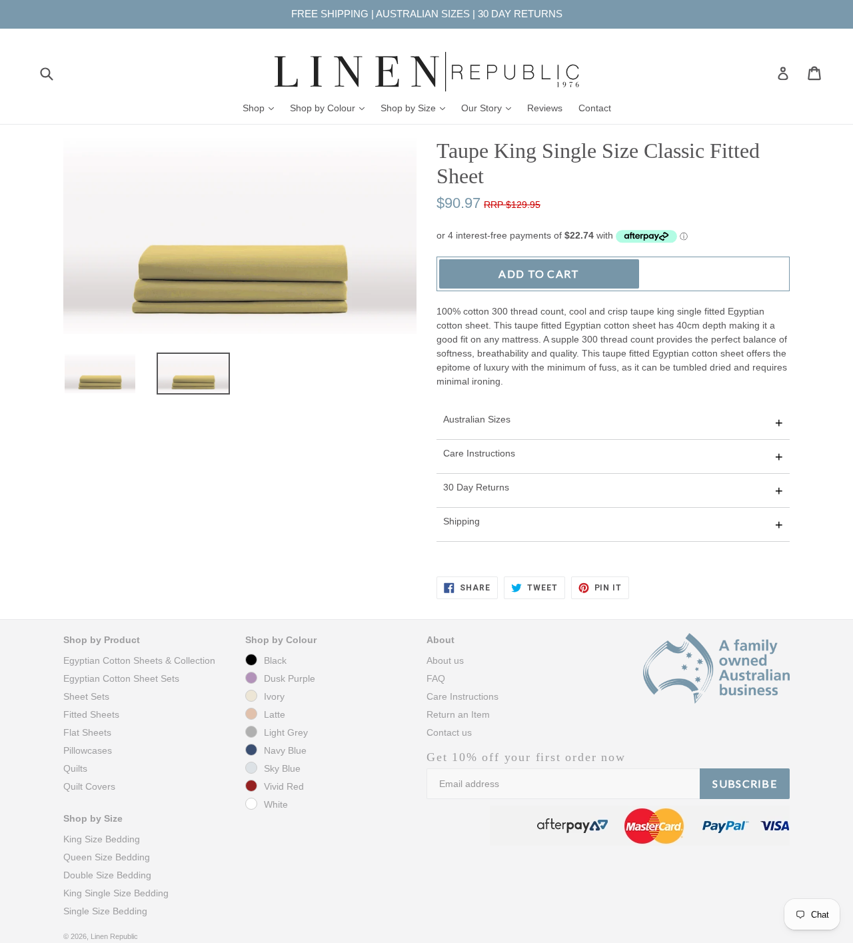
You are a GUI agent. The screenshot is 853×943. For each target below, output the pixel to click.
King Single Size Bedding (116, 893)
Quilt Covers (89, 786)
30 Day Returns (476, 487)
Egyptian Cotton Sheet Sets (121, 678)
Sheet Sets (86, 696)
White (276, 804)
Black (275, 660)
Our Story (489, 107)
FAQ (435, 678)
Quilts (75, 768)
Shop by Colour (330, 107)
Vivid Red (284, 786)
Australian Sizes (476, 419)
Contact (594, 108)
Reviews (544, 108)
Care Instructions (479, 453)
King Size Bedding (101, 839)
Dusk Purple (289, 678)
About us (445, 660)
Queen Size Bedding (106, 857)
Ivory (274, 696)
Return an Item (458, 714)
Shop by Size (416, 107)
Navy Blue (285, 750)
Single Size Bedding (105, 911)
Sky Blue (282, 768)
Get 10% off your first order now (526, 757)
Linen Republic (114, 936)
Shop (262, 107)
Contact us (449, 732)
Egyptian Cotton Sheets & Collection (139, 660)
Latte (274, 714)
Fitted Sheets (91, 714)
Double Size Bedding (107, 875)
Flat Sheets (87, 732)
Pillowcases (87, 750)
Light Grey (286, 732)
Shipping (461, 521)
